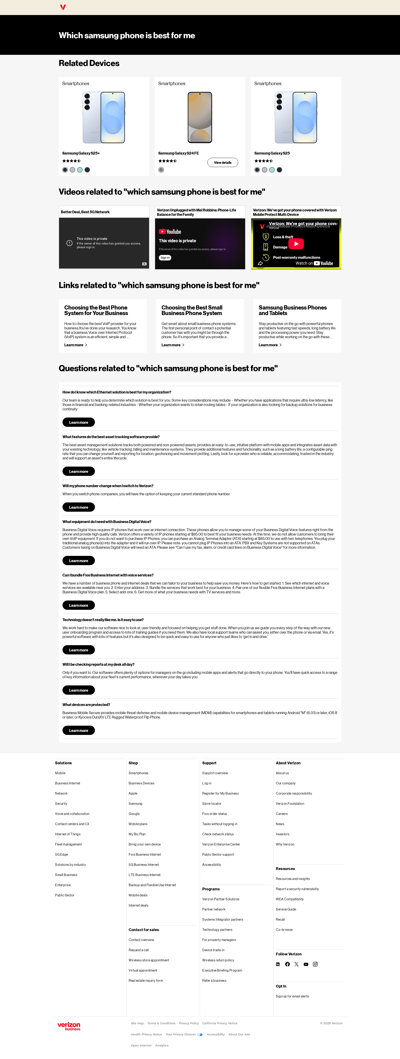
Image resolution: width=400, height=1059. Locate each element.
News (280, 824)
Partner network (214, 909)
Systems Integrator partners (223, 919)
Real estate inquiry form (146, 980)
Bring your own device (145, 844)
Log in (206, 783)
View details (222, 162)
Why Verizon (285, 844)
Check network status (218, 834)
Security (61, 803)
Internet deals (138, 905)
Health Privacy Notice (146, 1034)
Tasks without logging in (219, 824)
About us (282, 773)
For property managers (219, 940)
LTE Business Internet (145, 875)
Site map (137, 1023)
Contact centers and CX (72, 824)
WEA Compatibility (290, 899)
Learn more (73, 345)
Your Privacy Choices (181, 1034)
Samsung (136, 803)
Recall (280, 919)
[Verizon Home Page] (68, 1026)
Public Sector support (218, 854)
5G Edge (61, 854)
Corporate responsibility (294, 793)
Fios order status (214, 814)
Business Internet (67, 783)
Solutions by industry (70, 865)
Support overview (215, 773)
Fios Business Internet (145, 854)
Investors (283, 834)
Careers (282, 814)
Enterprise (63, 885)
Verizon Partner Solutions (221, 899)
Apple (133, 793)
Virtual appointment (143, 970)
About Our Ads (239, 1034)
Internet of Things (68, 834)
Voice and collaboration (72, 814)
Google (134, 814)
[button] (200, 392)
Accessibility (211, 865)
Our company (286, 783)
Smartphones (139, 773)
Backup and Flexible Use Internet (152, 885)
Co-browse (284, 930)
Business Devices (141, 783)
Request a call (139, 950)
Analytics (162, 1045)
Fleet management (68, 844)
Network (61, 793)
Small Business (66, 875)
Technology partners (217, 930)
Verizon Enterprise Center (221, 844)
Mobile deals (138, 895)
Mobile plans (138, 824)
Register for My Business (220, 793)
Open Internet (141, 1045)
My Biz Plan (137, 834)
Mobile (60, 773)
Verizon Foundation (290, 803)
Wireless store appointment (149, 960)
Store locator (212, 803)
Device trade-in (213, 950)
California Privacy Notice (220, 1023)
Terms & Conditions (161, 1023)
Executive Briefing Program (222, 970)
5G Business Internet (144, 865)
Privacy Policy (189, 1023)
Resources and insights (293, 879)
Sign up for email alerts (292, 996)
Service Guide (286, 909)
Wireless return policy (218, 960)
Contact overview (141, 940)
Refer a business (214, 980)
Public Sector (65, 895)
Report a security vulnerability (297, 889)
